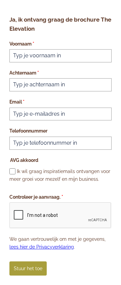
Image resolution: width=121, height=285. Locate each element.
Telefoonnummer (28, 131)
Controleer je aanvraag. (36, 197)
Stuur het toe (28, 268)
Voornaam (21, 44)
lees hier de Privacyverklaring (41, 247)
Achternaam (24, 73)
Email (17, 102)
